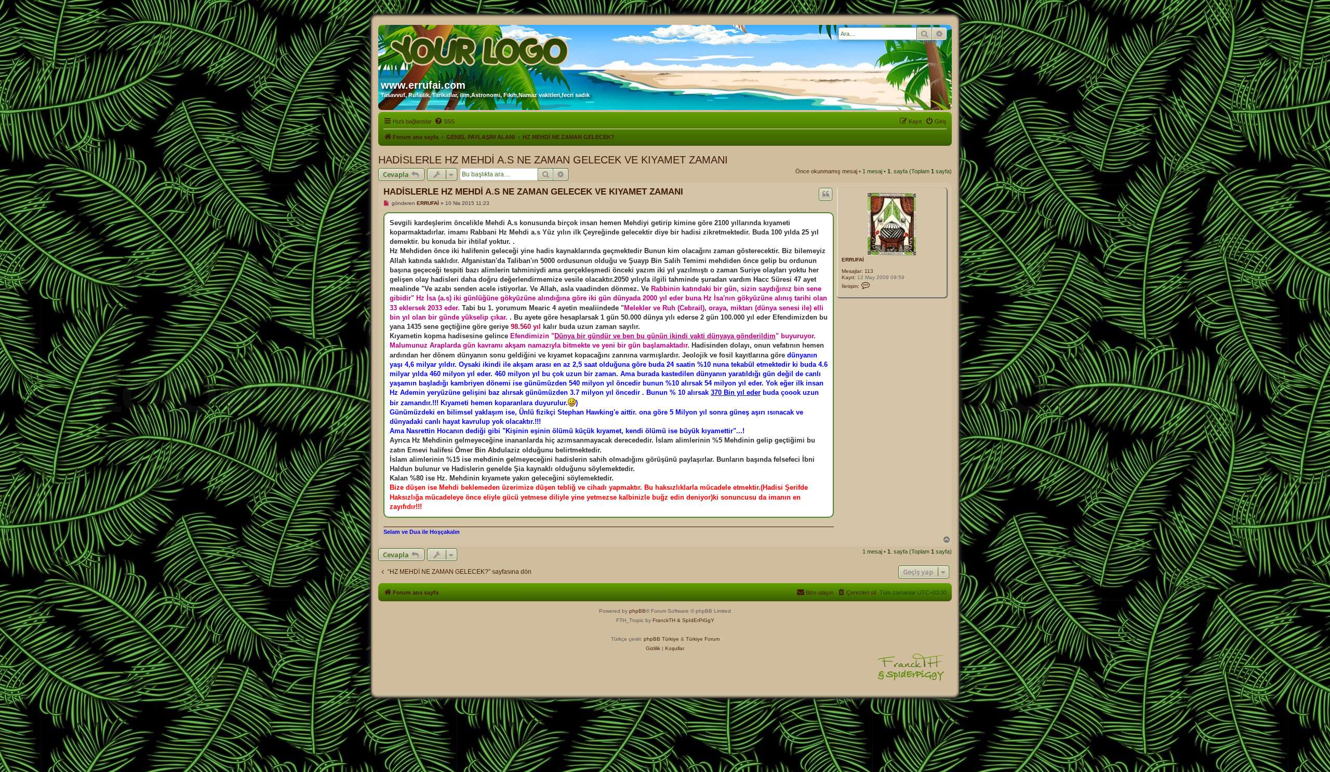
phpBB (637, 611)
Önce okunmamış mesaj (826, 171)
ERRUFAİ (853, 260)
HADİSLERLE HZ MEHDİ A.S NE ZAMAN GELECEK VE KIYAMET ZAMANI (553, 160)
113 (868, 271)
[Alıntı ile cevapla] (825, 194)
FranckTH (664, 620)
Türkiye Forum (703, 639)
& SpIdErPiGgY (695, 620)
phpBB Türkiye (661, 639)
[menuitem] (444, 121)
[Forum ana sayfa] (480, 48)
